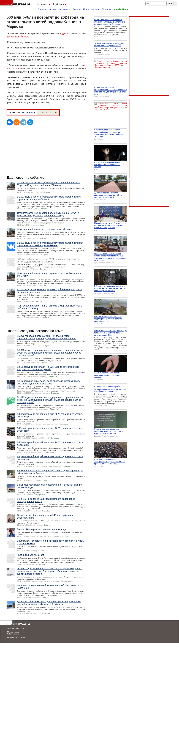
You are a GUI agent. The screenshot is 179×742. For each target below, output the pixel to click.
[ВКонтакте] (10, 122)
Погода (77, 9)
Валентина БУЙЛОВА (18, 36)
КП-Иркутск (28, 112)
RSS (23, 637)
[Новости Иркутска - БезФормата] (15, 3)
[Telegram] (23, 122)
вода (62, 33)
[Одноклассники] (16, 122)
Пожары (106, 9)
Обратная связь (13, 632)
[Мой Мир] (30, 122)
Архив (52, 9)
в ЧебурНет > (120, 9)
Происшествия (91, 9)
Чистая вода (14, 68)
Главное (42, 9)
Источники (64, 9)
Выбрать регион (13, 634)
